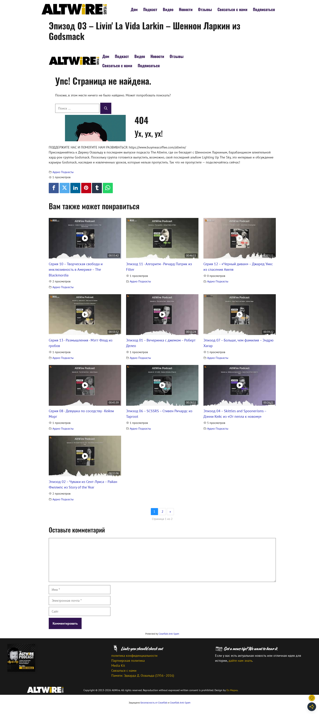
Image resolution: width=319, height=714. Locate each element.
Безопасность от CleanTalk (153, 702)
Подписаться (264, 9)
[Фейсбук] (54, 188)
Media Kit (118, 665)
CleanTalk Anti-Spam (169, 633)
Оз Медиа (232, 690)
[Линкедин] (75, 188)
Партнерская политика (128, 660)
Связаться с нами (232, 9)
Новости (186, 9)
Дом (134, 9)
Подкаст (150, 9)
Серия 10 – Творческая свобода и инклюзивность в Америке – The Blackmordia (76, 269)
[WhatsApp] (108, 188)
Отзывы (205, 9)
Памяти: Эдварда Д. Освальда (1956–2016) (142, 675)
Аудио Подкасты (63, 172)
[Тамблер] (97, 188)
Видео (168, 9)
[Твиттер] (65, 188)
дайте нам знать (240, 660)
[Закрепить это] (86, 188)
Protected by (162, 633)
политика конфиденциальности (134, 655)
